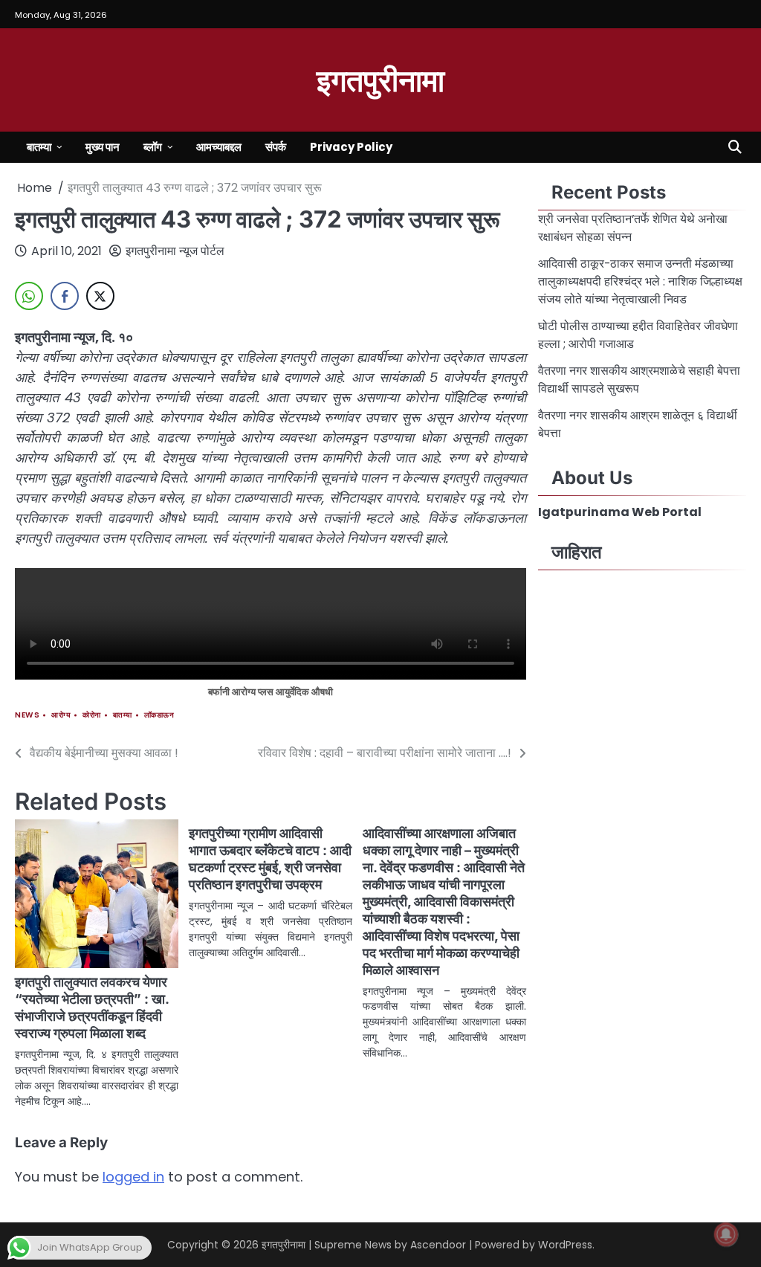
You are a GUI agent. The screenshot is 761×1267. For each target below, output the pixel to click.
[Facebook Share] (65, 296)
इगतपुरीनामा (380, 78)
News (27, 715)
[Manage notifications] (726, 1234)
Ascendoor (438, 1244)
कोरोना (91, 715)
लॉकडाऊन (159, 715)
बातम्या (39, 147)
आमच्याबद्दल (219, 147)
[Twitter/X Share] (100, 296)
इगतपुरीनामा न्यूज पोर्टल (175, 250)
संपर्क (275, 147)
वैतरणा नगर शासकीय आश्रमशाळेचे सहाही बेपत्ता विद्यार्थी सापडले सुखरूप (639, 379)
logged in (133, 1176)
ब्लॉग (152, 147)
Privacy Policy (351, 147)
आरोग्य (61, 715)
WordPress (565, 1244)
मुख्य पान (102, 147)
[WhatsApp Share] (29, 296)
